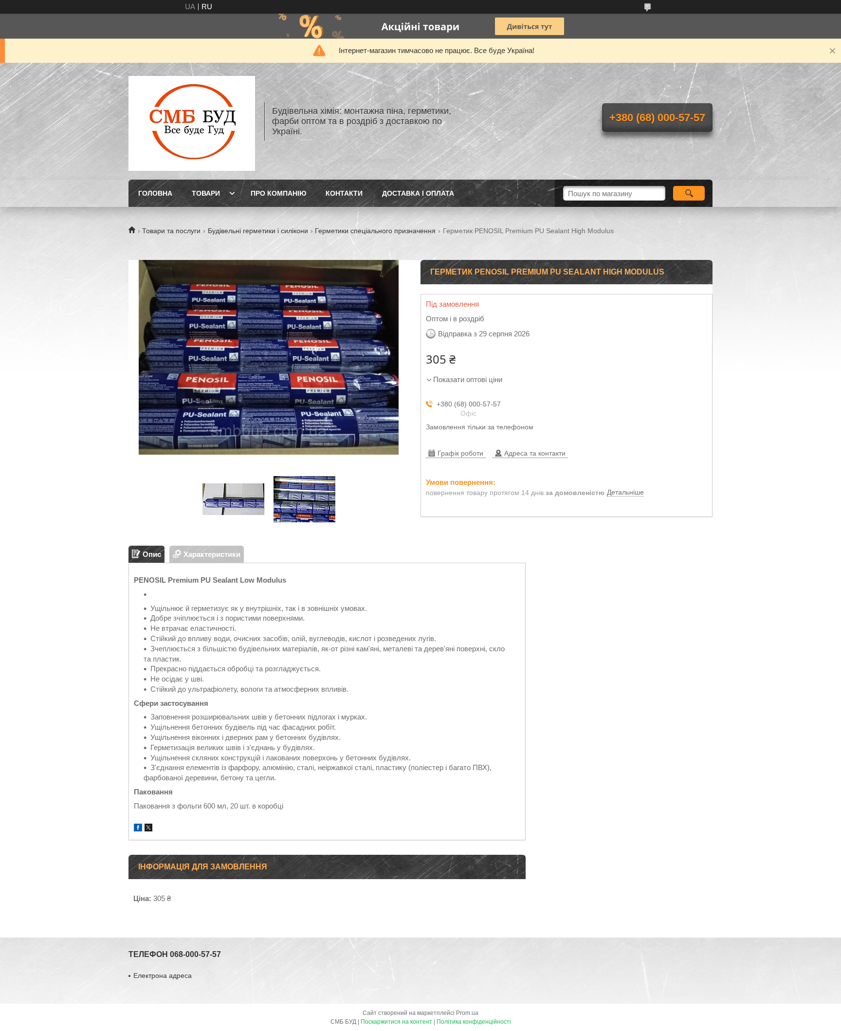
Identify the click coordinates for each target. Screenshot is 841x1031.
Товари (206, 193)
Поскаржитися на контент (396, 1021)
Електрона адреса (162, 975)
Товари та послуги (171, 231)
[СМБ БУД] (191, 121)
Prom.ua (467, 1013)
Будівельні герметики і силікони (258, 231)
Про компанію (278, 193)
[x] (148, 829)
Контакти (344, 193)
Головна (155, 193)
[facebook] (138, 829)
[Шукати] (689, 193)
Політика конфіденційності (474, 1021)
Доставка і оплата (418, 193)
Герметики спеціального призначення (375, 231)
